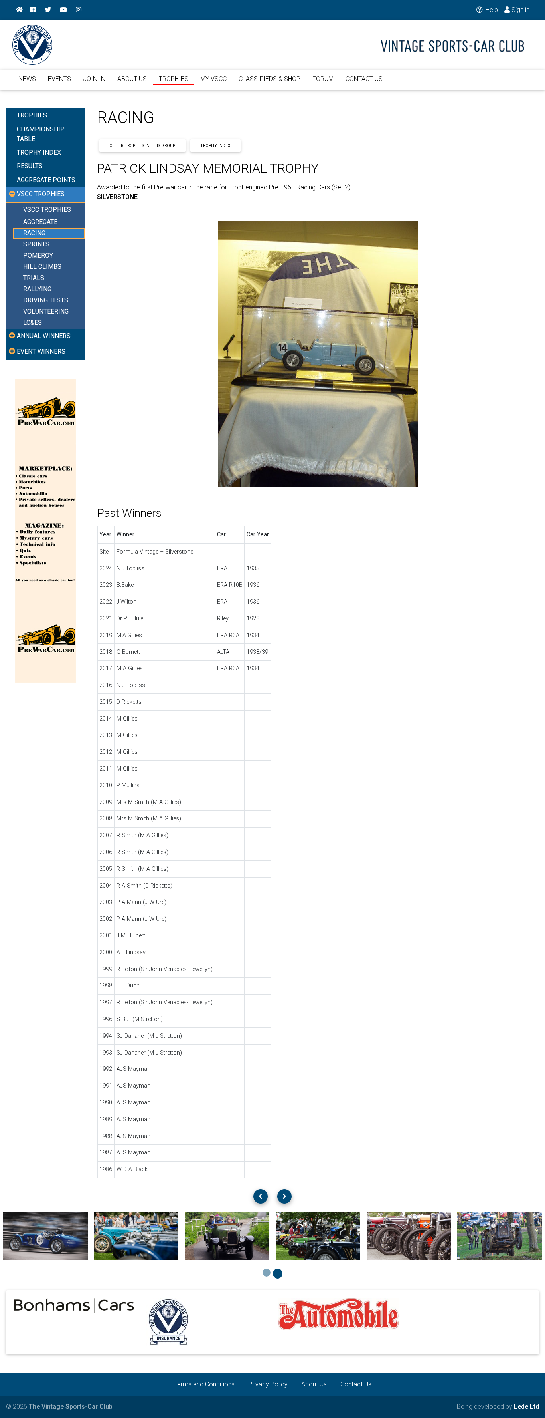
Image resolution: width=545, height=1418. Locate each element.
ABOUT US (132, 79)
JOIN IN (94, 79)
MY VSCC (213, 79)
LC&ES (32, 323)
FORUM (323, 79)
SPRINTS (36, 244)
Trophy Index (215, 145)
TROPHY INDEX (39, 152)
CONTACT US (364, 79)
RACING (34, 233)
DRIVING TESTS (45, 300)
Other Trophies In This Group (142, 145)
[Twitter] (47, 10)
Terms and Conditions (204, 1384)
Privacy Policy (268, 1384)
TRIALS (33, 278)
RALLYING (37, 289)
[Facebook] (33, 10)
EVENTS (59, 79)
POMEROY (38, 256)
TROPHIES (173, 79)
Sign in (519, 10)
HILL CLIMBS (42, 267)
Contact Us (355, 1384)
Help (491, 10)
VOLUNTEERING (46, 312)
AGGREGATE (40, 222)
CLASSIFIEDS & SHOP (269, 79)
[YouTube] (63, 10)
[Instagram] (78, 10)
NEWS (27, 79)
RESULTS (30, 166)
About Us (314, 1384)
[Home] (19, 10)
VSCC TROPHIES (47, 209)
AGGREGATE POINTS (46, 180)
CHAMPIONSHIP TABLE (41, 134)
